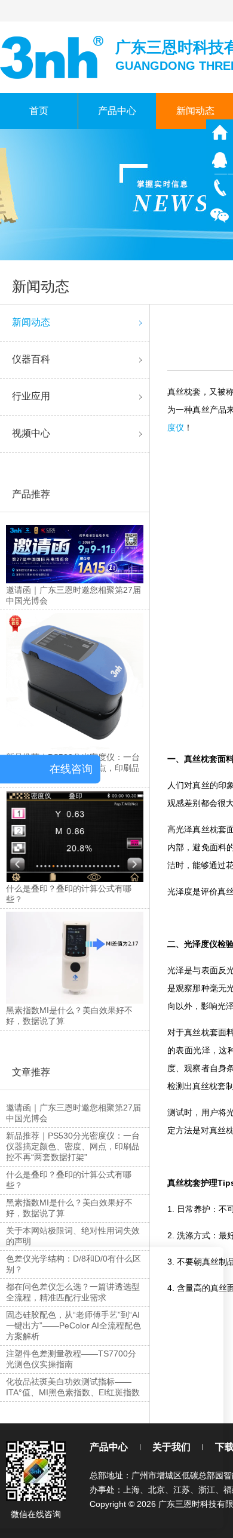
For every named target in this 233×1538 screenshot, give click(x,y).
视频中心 (31, 433)
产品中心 (117, 111)
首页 (38, 111)
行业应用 (31, 396)
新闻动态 (31, 322)
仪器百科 (31, 359)
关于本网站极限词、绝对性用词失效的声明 (73, 1236)
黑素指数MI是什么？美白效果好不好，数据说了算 (69, 1208)
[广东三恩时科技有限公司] (53, 56)
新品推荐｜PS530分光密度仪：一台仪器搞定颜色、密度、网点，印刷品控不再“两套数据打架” (73, 1146)
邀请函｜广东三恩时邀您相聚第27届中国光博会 (73, 1113)
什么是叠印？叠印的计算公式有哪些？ (68, 1180)
